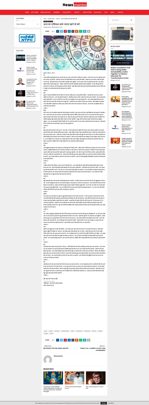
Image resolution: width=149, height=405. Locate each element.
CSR (106, 12)
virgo (51, 333)
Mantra (94, 331)
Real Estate (67, 12)
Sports (76, 12)
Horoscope (50, 21)
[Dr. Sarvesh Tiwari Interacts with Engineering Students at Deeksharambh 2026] (20, 104)
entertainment (65, 331)
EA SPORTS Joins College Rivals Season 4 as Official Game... (32, 92)
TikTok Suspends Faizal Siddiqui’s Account (73, 387)
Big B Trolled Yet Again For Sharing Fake (94, 387)
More (112, 12)
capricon (57, 331)
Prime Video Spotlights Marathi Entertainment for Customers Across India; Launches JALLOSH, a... (127, 100)
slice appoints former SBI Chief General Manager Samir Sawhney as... (31, 81)
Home (27, 12)
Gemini (72, 331)
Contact (120, 12)
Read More (111, 403)
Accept (104, 403)
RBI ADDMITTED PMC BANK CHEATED (55, 348)
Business (56, 12)
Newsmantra (48, 27)
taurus (46, 333)
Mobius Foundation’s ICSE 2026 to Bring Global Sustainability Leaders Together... (31, 57)
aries (45, 331)
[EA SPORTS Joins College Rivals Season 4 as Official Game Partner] (20, 93)
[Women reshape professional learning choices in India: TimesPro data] (20, 70)
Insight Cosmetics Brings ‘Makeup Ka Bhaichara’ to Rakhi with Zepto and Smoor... (127, 141)
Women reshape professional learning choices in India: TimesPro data (31, 69)
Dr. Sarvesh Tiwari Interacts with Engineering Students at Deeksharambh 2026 (32, 103)
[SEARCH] (131, 20)
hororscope (79, 331)
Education (97, 12)
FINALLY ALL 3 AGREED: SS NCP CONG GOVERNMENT (93, 349)
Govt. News (34, 12)
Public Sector (45, 12)
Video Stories (87, 12)
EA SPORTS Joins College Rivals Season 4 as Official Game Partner (127, 87)
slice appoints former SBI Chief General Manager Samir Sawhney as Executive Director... (127, 115)
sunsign (100, 331)
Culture (45, 21)
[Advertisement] (74, 306)
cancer (51, 331)
